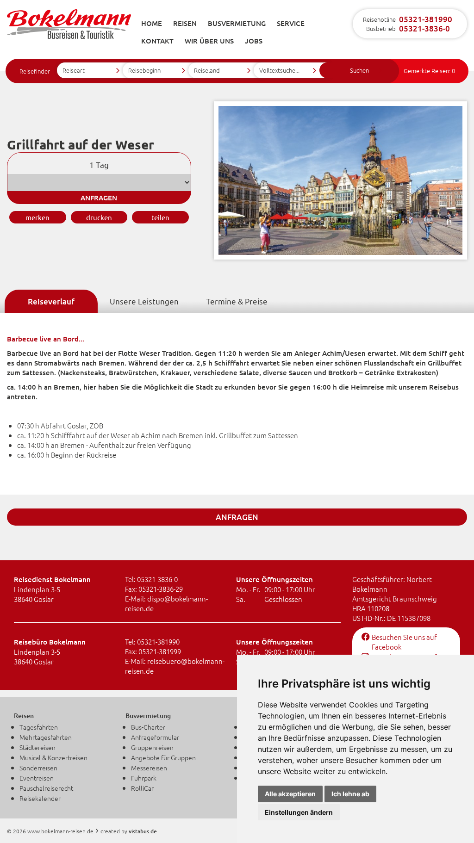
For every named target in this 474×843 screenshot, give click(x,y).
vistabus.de (143, 831)
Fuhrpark (143, 777)
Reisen (185, 23)
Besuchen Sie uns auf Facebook (404, 641)
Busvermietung (237, 23)
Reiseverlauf (51, 301)
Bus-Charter (148, 726)
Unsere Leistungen (144, 301)
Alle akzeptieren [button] (290, 794)
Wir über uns (209, 40)
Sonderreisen (38, 767)
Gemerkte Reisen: (429, 70)
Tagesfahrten (38, 726)
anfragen (99, 197)
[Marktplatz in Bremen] (340, 256)
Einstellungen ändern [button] (299, 812)
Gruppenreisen (152, 747)
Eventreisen (36, 777)
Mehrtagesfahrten (45, 737)
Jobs (253, 40)
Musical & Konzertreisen (53, 757)
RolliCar (142, 788)
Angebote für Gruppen (163, 757)
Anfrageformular (155, 737)
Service (291, 23)
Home (151, 23)
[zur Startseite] (69, 28)
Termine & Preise (237, 301)
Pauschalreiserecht (46, 788)
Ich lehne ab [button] (350, 794)
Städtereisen (37, 747)
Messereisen (149, 767)
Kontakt (157, 40)
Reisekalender (40, 798)
